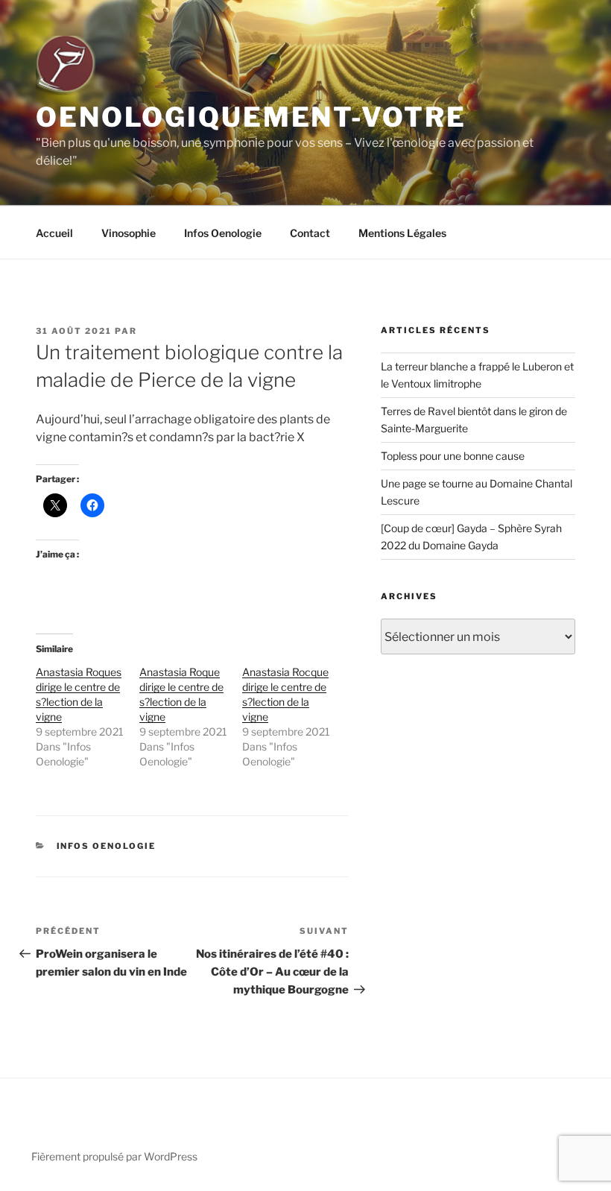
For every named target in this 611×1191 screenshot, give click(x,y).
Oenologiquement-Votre (251, 117)
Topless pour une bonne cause (453, 455)
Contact (310, 233)
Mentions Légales (402, 233)
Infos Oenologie (223, 233)
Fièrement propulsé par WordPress (114, 1156)
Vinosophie (128, 233)
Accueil (54, 233)
